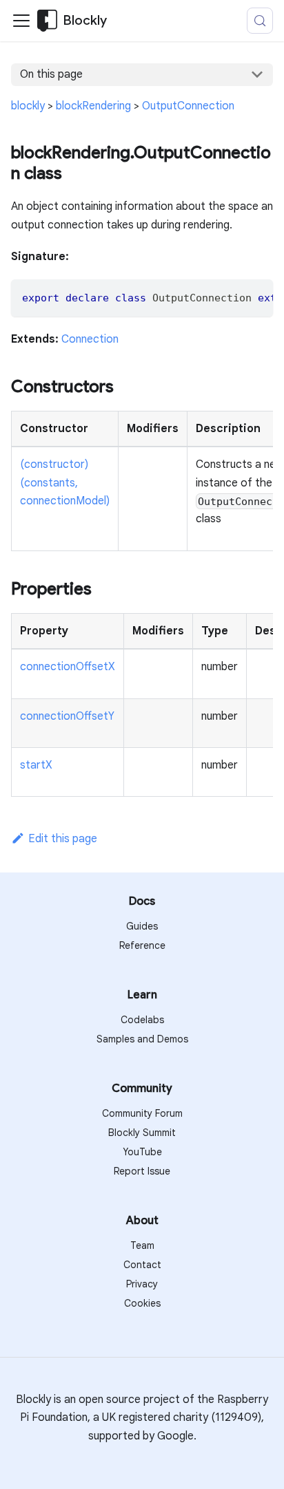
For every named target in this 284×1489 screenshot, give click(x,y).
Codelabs (142, 1020)
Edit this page (62, 839)
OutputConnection (188, 106)
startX (36, 765)
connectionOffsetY (67, 716)
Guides (142, 926)
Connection (90, 339)
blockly (28, 106)
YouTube (142, 1152)
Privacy (142, 1284)
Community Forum (142, 1113)
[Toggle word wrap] (231, 296)
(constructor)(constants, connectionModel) (65, 483)
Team (142, 1245)
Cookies (142, 1303)
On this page (51, 74)
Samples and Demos (142, 1039)
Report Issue (142, 1171)
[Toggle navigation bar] (21, 20)
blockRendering (93, 106)
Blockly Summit (142, 1132)
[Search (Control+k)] (260, 21)
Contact (142, 1264)
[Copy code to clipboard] (256, 296)
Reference (142, 945)
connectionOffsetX (67, 667)
